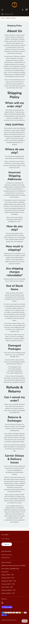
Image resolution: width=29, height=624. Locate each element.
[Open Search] (2, 14)
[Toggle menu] (2, 9)
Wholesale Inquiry (6, 555)
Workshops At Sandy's (11, 18)
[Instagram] (2, 603)
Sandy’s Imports (13, 620)
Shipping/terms (5, 557)
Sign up (7, 544)
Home (2, 18)
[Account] (22, 9)
